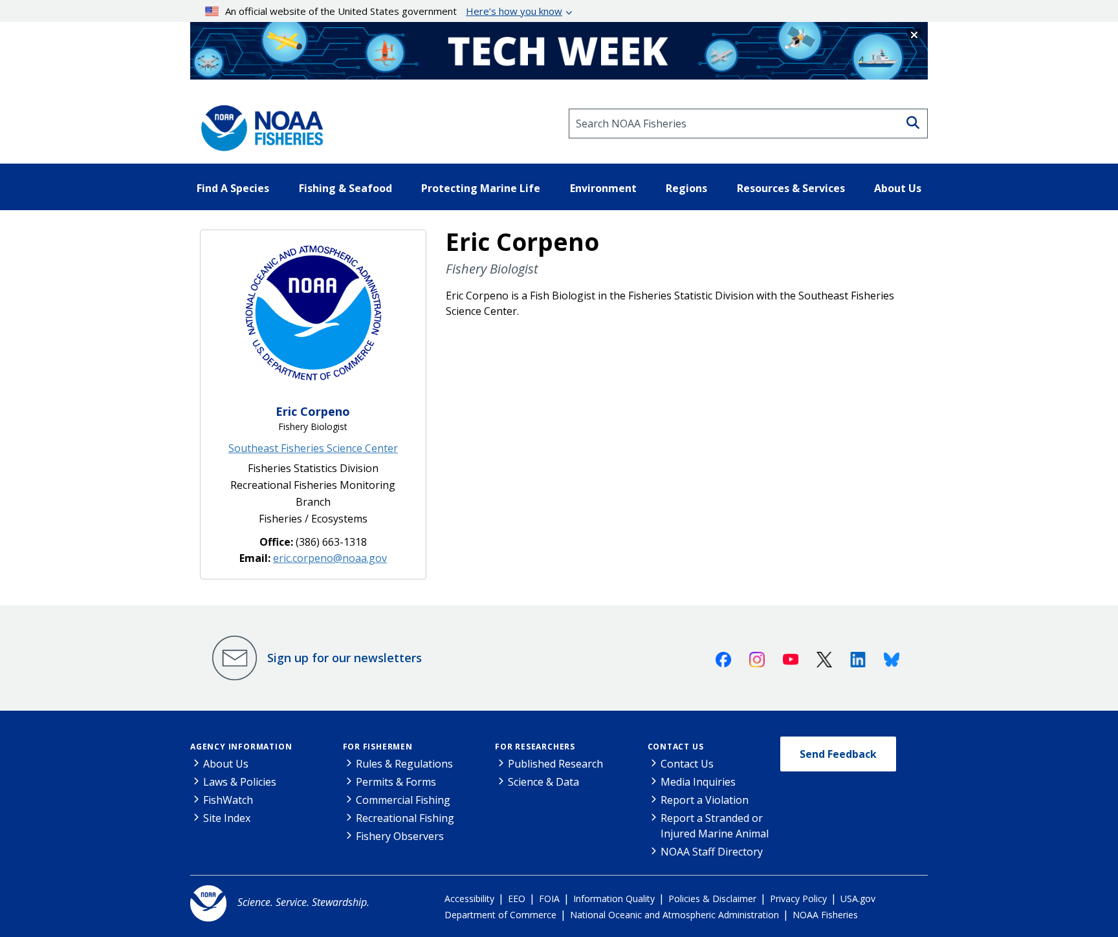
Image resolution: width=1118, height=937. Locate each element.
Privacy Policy (798, 898)
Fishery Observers (400, 836)
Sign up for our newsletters (344, 657)
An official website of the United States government (393, 11)
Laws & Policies (239, 782)
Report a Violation (705, 800)
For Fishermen (378, 746)
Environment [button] (603, 188)
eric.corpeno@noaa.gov (330, 558)
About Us (225, 764)
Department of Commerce (500, 915)
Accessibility (469, 898)
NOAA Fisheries (825, 915)
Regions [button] (686, 188)
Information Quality (614, 898)
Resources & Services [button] (791, 188)
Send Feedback (838, 754)
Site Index (226, 818)
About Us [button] (897, 188)
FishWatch (228, 800)
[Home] (258, 123)
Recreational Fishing (405, 818)
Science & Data (543, 782)
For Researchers (535, 746)
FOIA (549, 898)
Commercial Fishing (403, 800)
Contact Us (676, 746)
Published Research (555, 764)
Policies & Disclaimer (712, 898)
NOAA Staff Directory (712, 852)
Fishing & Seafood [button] (345, 188)
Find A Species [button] (233, 188)
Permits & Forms (396, 782)
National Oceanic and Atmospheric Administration (674, 915)
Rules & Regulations (404, 764)
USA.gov (857, 898)
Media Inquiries (698, 782)
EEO (516, 898)
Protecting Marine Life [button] (480, 188)
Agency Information (241, 746)
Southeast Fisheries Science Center (313, 448)
